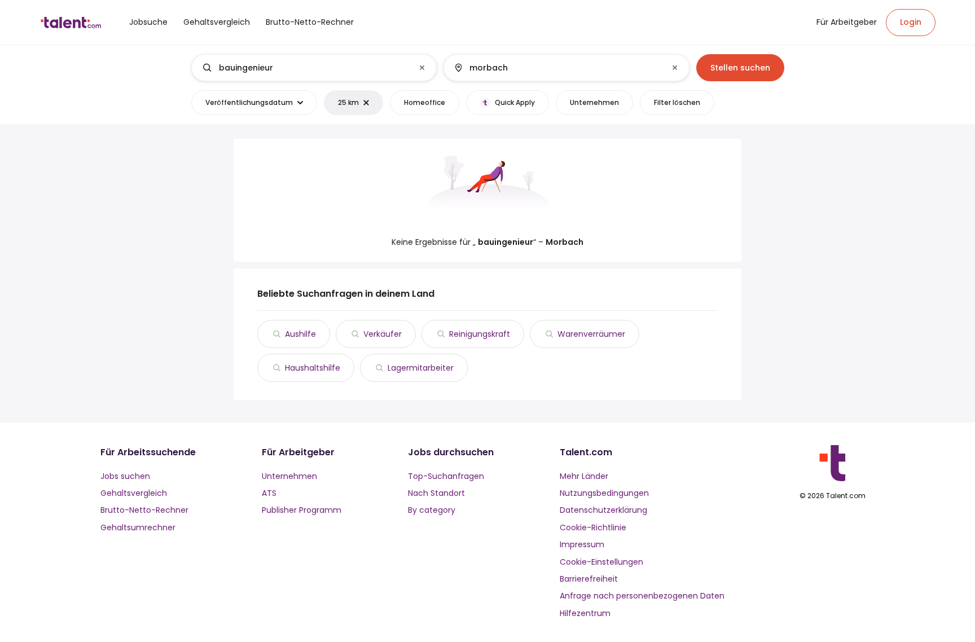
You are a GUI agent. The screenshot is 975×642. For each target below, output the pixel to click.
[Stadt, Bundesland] (557, 67)
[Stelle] (305, 67)
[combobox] (313, 67)
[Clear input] (422, 67)
